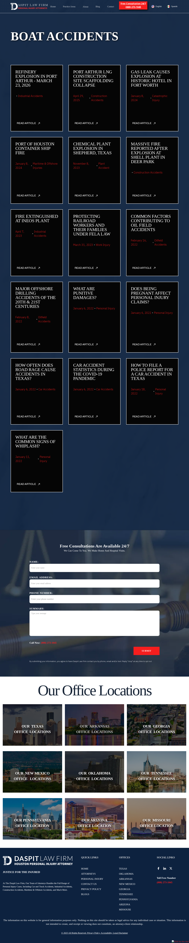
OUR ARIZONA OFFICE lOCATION (94, 823)
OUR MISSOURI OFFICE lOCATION (157, 823)
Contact (110, 6)
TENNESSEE (126, 894)
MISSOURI (125, 909)
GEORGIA (124, 889)
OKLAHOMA (126, 873)
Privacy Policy (93, 933)
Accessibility (106, 933)
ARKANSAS (125, 879)
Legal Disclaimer (120, 933)
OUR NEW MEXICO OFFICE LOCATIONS (32, 776)
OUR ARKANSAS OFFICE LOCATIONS (94, 729)
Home (53, 6)
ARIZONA (124, 904)
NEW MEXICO (127, 884)
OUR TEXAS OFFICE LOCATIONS (32, 729)
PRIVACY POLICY (91, 889)
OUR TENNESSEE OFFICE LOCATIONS (156, 776)
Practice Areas (69, 6)
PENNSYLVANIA (128, 899)
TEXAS (123, 868)
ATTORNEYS (88, 873)
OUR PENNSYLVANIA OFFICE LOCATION (32, 823)
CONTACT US (89, 884)
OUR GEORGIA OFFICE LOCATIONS (156, 729)
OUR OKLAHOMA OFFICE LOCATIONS (94, 776)
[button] (69, 6)
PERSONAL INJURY (92, 879)
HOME (84, 868)
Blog (98, 6)
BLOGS (85, 894)
